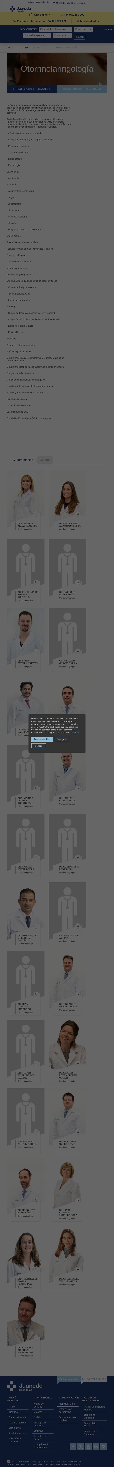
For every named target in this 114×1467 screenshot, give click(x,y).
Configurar (62, 739)
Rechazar (38, 746)
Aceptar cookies (42, 739)
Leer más (75, 732)
